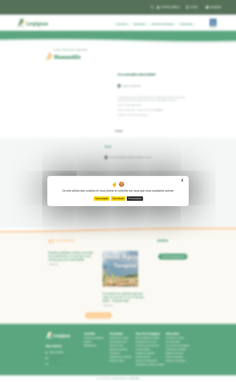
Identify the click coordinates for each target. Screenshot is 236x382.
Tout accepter (101, 198)
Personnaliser (135, 198)
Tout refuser (118, 198)
